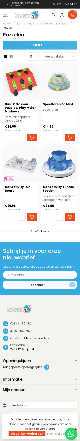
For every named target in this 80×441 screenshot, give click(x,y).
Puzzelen (8, 28)
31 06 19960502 (20, 331)
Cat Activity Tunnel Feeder (58, 188)
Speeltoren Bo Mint (58, 104)
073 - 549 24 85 (67, 4)
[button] (71, 434)
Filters (38, 45)
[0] (72, 14)
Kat (19, 23)
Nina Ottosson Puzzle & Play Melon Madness (21, 108)
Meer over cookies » (59, 433)
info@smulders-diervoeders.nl (31, 338)
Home (7, 23)
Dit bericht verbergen (27, 434)
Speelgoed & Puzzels (54, 23)
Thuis (31, 23)
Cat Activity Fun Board (17, 188)
